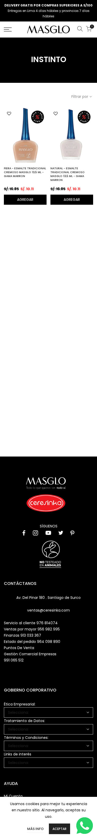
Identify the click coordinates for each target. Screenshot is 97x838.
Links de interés (17, 754)
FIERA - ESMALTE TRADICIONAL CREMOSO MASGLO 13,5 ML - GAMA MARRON (25, 172)
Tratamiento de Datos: (24, 720)
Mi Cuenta (13, 796)
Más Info (35, 828)
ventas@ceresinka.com (48, 610)
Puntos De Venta (19, 647)
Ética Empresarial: (19, 704)
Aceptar (59, 829)
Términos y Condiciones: (26, 737)
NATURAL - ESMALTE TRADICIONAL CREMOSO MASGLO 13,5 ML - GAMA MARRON (67, 174)
